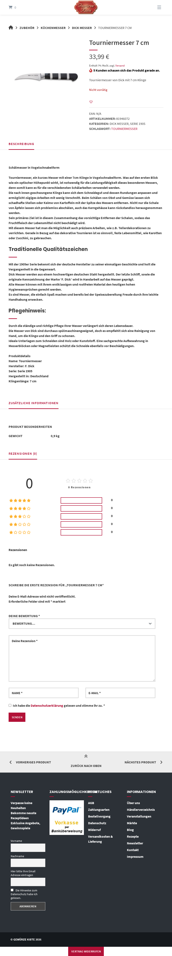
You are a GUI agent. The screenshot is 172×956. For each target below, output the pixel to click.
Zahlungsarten (98, 809)
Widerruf (94, 830)
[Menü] (154, 7)
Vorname (16, 841)
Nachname (17, 856)
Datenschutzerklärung (47, 705)
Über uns (133, 803)
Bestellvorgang (99, 816)
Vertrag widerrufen (86, 951)
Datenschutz (97, 823)
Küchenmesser (53, 28)
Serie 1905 (137, 123)
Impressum (135, 856)
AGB (91, 803)
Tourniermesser (124, 129)
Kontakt (133, 850)
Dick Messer (82, 28)
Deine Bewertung (24, 616)
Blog (130, 830)
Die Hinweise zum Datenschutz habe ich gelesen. (24, 894)
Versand (120, 65)
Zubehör (27, 28)
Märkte (132, 823)
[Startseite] (86, 7)
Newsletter (135, 843)
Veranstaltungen (139, 816)
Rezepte (133, 836)
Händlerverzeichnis (141, 809)
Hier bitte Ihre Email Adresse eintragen (23, 873)
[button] (91, 102)
